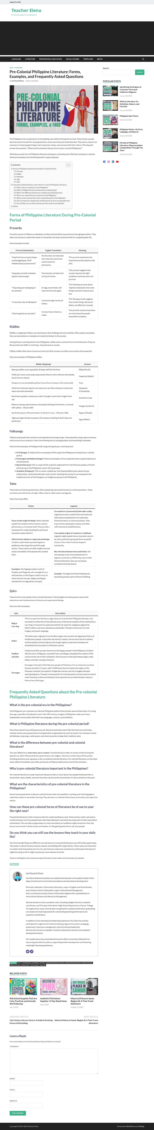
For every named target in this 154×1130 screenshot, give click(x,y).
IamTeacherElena (18, 81)
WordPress (130, 1126)
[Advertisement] (77, 38)
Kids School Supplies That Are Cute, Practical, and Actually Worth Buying (23, 1001)
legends (35, 963)
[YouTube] (117, 161)
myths (42, 963)
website (80, 858)
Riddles (19, 174)
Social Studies (72, 59)
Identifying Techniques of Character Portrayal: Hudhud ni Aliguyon (130, 89)
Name (13, 1079)
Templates (88, 59)
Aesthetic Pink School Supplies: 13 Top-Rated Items (53, 999)
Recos (100, 59)
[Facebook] (104, 161)
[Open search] (143, 59)
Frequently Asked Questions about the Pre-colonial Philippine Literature (40, 185)
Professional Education (50, 59)
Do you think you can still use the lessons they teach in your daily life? (40, 203)
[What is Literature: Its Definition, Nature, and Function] (110, 101)
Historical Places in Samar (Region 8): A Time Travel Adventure (82, 1001)
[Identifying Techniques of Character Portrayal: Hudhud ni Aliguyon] (110, 87)
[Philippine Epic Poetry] (110, 116)
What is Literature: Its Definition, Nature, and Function (129, 104)
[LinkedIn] (113, 161)
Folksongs (20, 177)
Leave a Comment (32, 81)
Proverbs (20, 171)
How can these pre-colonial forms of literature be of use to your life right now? (43, 201)
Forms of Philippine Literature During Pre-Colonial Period (34, 169)
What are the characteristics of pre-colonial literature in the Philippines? (41, 198)
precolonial (87, 963)
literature (48, 858)
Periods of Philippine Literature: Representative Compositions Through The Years (131, 146)
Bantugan (40, 680)
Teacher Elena (26, 10)
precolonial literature (19, 965)
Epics (18, 182)
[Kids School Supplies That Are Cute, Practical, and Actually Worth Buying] (23, 987)
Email (13, 1090)
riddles (42, 965)
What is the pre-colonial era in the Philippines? (32, 188)
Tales (18, 179)
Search (106, 68)
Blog (11, 68)
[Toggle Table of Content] (67, 165)
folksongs (26, 963)
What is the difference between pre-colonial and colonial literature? (39, 193)
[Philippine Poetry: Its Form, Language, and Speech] (110, 129)
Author (15, 206)
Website (13, 1101)
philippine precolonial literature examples (63, 963)
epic (19, 963)
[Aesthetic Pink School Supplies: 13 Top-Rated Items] (54, 987)
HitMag (141, 1126)
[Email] (27, 951)
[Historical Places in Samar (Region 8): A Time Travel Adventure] (84, 987)
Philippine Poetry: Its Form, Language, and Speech (131, 130)
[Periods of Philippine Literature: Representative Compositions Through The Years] (110, 143)
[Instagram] (108, 161)
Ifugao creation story (36, 575)
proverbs (34, 965)
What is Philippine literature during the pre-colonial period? (37, 190)
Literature (30, 59)
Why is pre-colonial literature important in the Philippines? (36, 195)
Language (16, 59)
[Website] (31, 951)
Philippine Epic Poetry (129, 116)
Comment (15, 1047)
